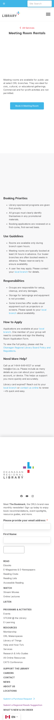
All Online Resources (14, 657)
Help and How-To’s (13, 644)
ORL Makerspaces (13, 636)
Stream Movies (11, 592)
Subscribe (14, 549)
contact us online (29, 387)
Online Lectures (11, 596)
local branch (21, 271)
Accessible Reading (13, 582)
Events (6, 613)
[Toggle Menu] (48, 14)
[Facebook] (21, 496)
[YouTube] (27, 496)
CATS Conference (13, 662)
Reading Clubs (10, 574)
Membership (9, 631)
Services (7, 649)
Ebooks (7, 565)
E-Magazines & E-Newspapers (19, 569)
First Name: (10, 534)
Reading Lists (10, 578)
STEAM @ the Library (14, 618)
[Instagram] (32, 496)
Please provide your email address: (24, 520)
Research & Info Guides (15, 653)
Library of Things (12, 640)
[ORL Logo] (18, 470)
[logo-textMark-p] (11, 14)
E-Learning (9, 622)
